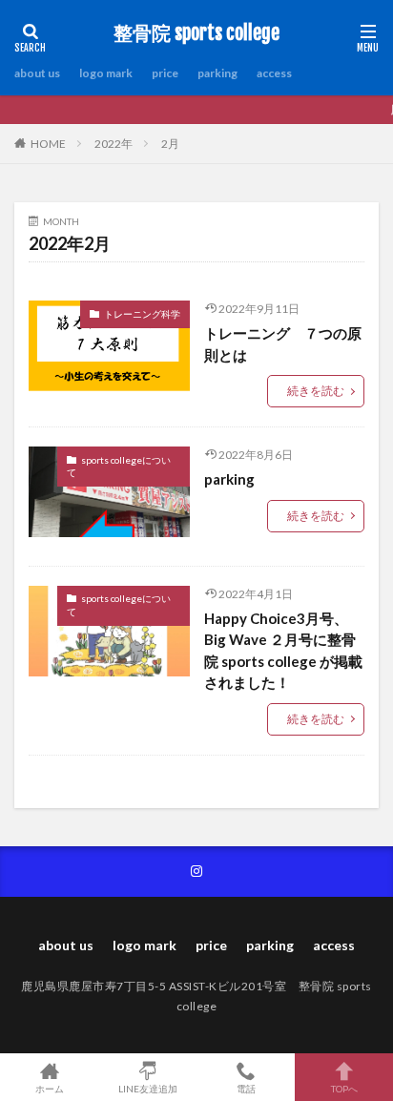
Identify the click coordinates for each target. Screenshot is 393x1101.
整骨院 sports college (196, 33)
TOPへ (344, 1088)
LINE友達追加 (147, 1088)
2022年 (113, 143)
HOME (48, 143)
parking (217, 73)
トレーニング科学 (142, 314)
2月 (170, 143)
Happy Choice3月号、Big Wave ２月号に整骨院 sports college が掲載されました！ (283, 651)
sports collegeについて (119, 466)
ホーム (49, 1088)
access (274, 73)
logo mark (106, 73)
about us (37, 73)
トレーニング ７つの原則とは (283, 344)
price (165, 73)
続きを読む (315, 391)
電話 (246, 1088)
